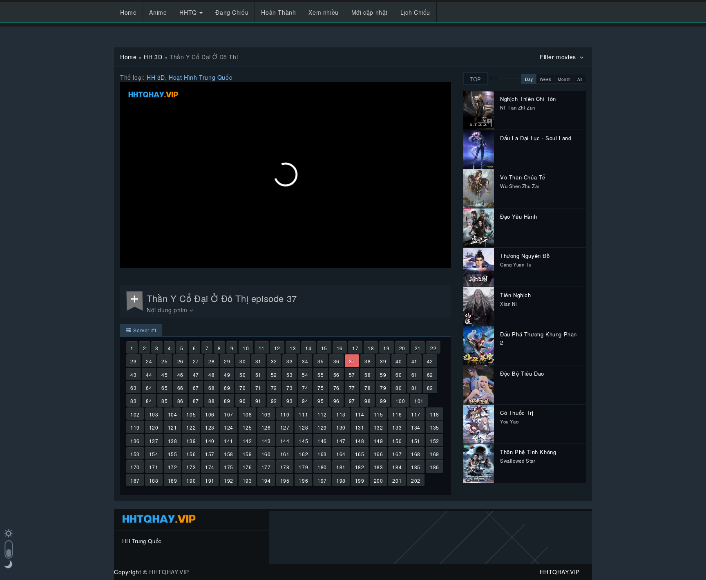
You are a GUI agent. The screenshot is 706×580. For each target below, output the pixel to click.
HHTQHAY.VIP (169, 572)
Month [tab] (564, 79)
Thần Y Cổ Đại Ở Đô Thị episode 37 (222, 298)
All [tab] (580, 79)
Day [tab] (529, 79)
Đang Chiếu (231, 12)
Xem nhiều (323, 12)
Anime (158, 12)
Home (128, 12)
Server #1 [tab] (144, 330)
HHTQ (189, 12)
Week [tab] (545, 79)
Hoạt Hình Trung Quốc (200, 77)
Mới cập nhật (369, 12)
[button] (285, 174)
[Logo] (153, 94)
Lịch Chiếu (415, 12)
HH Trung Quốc (142, 541)
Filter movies (559, 57)
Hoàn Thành (278, 12)
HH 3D (153, 57)
